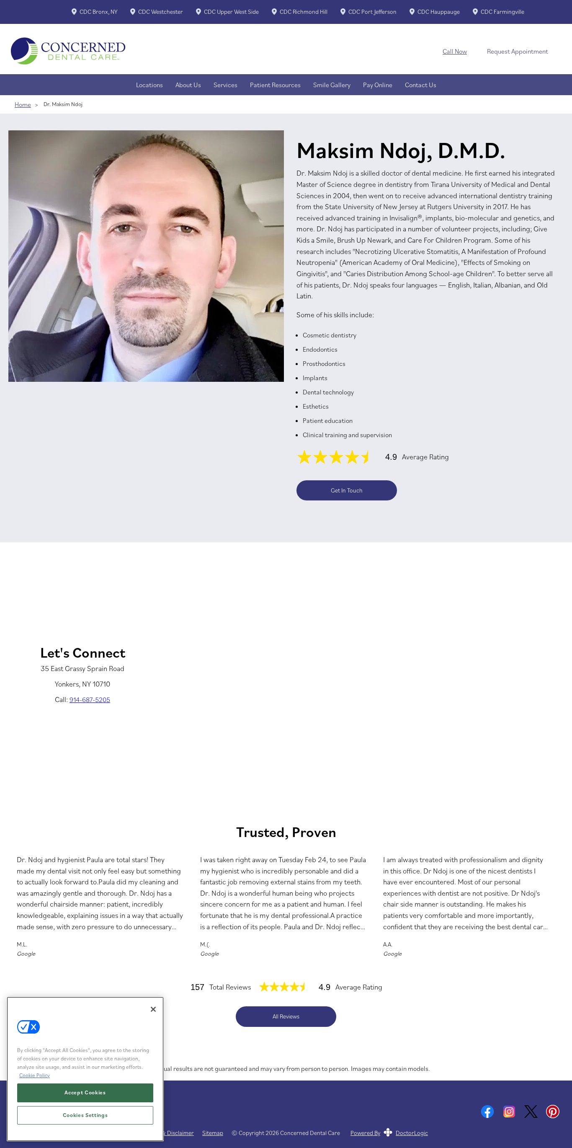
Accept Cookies (85, 1092)
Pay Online (377, 84)
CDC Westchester (160, 12)
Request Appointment (517, 51)
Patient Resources (275, 84)
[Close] (153, 1009)
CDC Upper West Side (231, 12)
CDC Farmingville (502, 12)
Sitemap (212, 1133)
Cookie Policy (34, 1074)
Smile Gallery (331, 84)
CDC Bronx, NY (98, 12)
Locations (149, 84)
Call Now (455, 51)
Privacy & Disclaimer (168, 1133)
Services (225, 84)
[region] (85, 1069)
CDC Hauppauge (438, 12)
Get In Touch (347, 490)
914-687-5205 (90, 699)
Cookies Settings (85, 1115)
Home (23, 104)
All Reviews (286, 1016)
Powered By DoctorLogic (389, 1133)
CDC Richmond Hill (303, 12)
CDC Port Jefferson (372, 12)
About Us (188, 84)
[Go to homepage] (215, 51)
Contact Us (420, 84)
